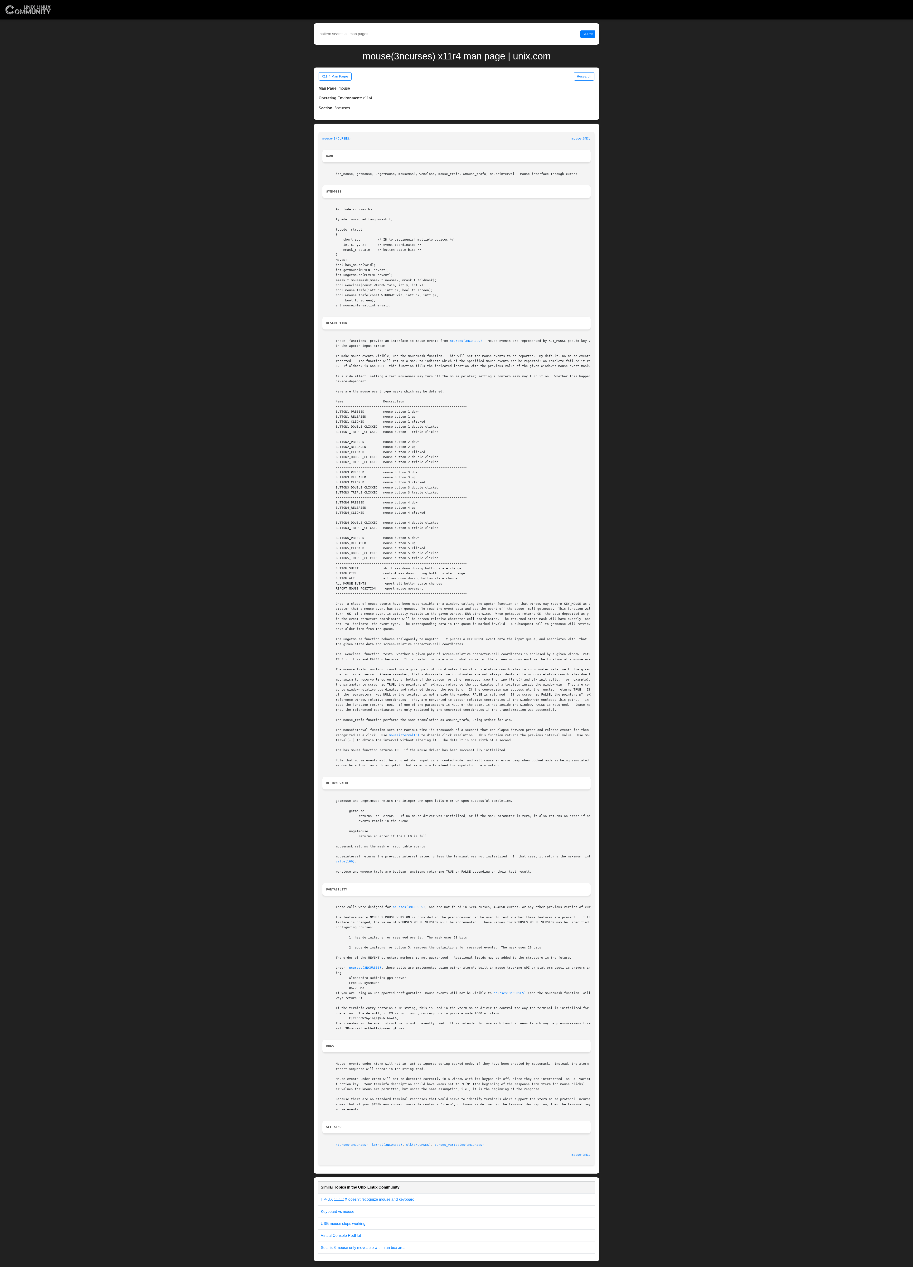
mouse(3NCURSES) (336, 138)
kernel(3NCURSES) (387, 1144)
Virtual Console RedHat (341, 1235)
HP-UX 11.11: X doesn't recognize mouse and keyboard (367, 1199)
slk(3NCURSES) (418, 1144)
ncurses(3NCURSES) (466, 341)
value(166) (345, 861)
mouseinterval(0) (404, 735)
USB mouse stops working (343, 1224)
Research (584, 76)
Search (588, 34)
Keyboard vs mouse (337, 1211)
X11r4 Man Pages (335, 76)
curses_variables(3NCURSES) (459, 1144)
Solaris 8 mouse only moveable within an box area (363, 1248)
